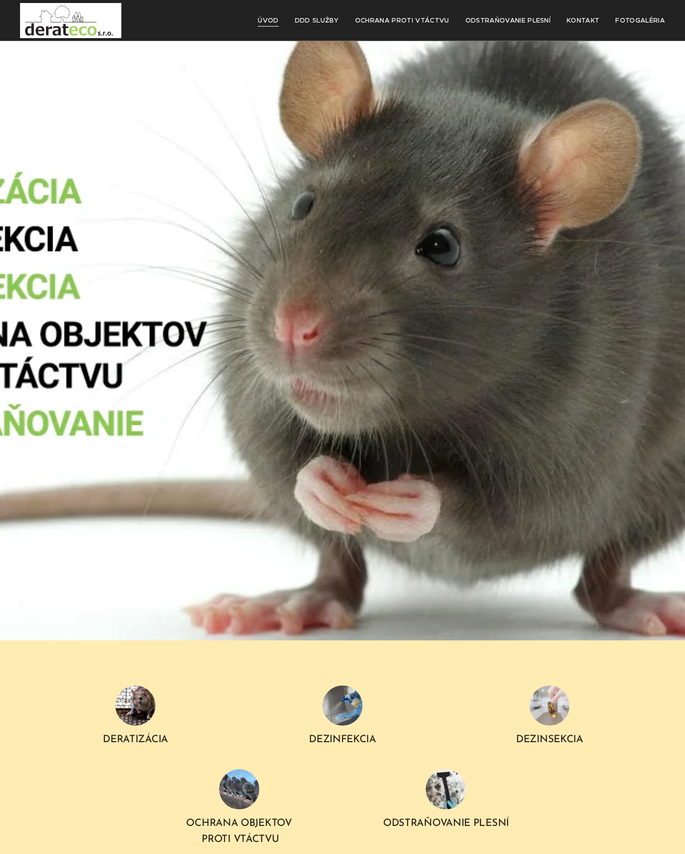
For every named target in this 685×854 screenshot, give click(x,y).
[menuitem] (270, 20)
